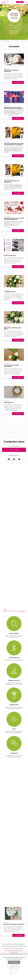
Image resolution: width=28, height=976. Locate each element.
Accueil (2, 41)
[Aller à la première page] (3, 431)
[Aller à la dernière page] (24, 431)
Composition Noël (9, 291)
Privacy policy (14, 972)
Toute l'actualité (18, 935)
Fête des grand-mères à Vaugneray (11, 181)
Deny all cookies (14, 966)
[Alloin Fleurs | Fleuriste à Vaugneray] (5, 2)
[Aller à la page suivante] (22, 431)
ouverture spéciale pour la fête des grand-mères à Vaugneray (14, 144)
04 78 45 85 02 (14, 27)
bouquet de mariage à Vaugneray (13, 924)
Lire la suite (17, 82)
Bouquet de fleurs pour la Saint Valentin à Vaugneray (14, 218)
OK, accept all (14, 962)
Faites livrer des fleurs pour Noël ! (12, 328)
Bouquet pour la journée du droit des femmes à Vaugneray (13, 108)
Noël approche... (9, 402)
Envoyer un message (14, 449)
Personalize (14, 970)
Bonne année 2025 (10, 255)
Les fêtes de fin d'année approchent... (11, 365)
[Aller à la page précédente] (6, 431)
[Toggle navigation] (26, 2)
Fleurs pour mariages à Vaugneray (11, 70)
